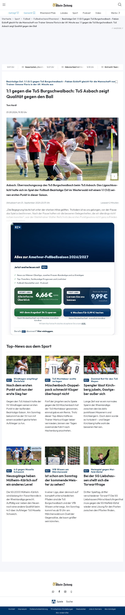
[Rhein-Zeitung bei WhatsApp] (53, 591)
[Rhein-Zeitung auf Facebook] (59, 591)
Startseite (6, 18)
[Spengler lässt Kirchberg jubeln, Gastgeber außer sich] (101, 364)
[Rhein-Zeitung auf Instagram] (65, 591)
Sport (17, 18)
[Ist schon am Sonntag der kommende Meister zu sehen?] (62, 455)
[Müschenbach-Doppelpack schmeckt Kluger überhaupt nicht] (62, 364)
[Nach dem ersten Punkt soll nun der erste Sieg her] (23, 364)
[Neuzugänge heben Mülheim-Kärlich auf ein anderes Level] (23, 455)
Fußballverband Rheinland (46, 18)
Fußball (26, 18)
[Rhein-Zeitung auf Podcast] (71, 591)
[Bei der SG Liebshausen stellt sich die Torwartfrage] (101, 455)
